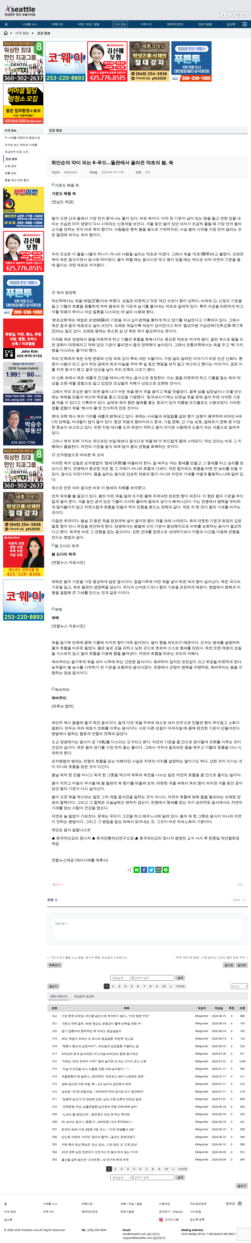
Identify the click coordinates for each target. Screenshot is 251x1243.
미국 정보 (120, 24)
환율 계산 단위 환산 (17, 180)
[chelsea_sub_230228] (23, 555)
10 (164, 986)
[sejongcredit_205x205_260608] (149, 61)
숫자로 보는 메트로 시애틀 (21, 145)
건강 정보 (11, 159)
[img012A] (23, 425)
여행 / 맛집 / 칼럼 (88, 24)
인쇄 (239, 884)
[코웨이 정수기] (65, 61)
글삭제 (242, 965)
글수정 (229, 965)
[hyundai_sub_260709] (23, 382)
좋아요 (57, 884)
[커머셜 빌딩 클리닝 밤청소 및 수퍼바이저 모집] (23, 103)
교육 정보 (10, 166)
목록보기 (54, 965)
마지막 (180, 986)
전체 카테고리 (58, 996)
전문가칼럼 (205, 24)
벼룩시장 (57, 24)
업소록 (231, 24)
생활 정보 (10, 173)
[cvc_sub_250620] (23, 339)
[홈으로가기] (19, 10)
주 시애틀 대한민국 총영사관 (22, 137)
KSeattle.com (29, 1230)
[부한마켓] (23, 207)
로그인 (226, 14)
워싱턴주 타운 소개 (16, 152)
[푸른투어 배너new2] (191, 61)
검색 (180, 978)
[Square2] (23, 61)
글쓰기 (53, 986)
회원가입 (240, 14)
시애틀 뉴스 (30, 24)
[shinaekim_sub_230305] (107, 61)
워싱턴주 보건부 (84, 996)
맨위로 (231, 1203)
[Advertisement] (147, 145)
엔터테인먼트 (175, 24)
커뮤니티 (146, 24)
